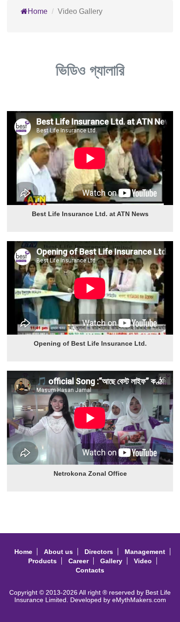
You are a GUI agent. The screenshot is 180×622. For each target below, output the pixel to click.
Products (42, 561)
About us (58, 551)
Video (143, 561)
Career (78, 561)
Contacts (90, 570)
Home (38, 11)
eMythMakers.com (139, 599)
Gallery (111, 561)
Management (145, 551)
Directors (98, 551)
